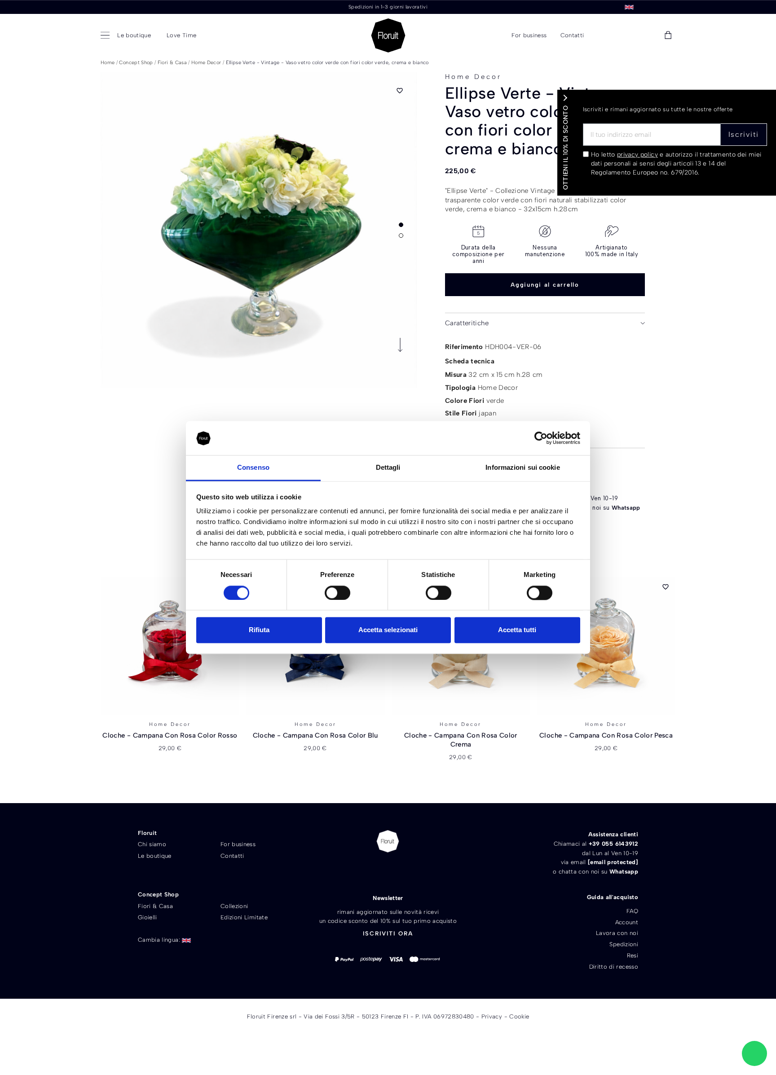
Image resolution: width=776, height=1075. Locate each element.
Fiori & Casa (155, 906)
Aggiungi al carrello (545, 284)
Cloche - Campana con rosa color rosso (169, 735)
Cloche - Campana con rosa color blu (315, 735)
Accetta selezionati (388, 630)
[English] (629, 6)
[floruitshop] (388, 35)
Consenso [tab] (253, 468)
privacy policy (637, 154)
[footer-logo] (387, 841)
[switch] (337, 593)
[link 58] (626, 35)
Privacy (491, 1016)
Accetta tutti (517, 630)
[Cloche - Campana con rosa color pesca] (606, 646)
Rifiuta (259, 630)
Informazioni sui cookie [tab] (522, 468)
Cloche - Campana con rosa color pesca (606, 735)
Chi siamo (152, 844)
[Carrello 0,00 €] (668, 35)
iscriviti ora (388, 933)
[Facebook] (372, 871)
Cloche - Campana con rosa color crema (460, 739)
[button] (604, 35)
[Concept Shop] (107, 35)
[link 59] (647, 35)
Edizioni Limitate (244, 917)
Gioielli (147, 917)
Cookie (519, 1016)
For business (238, 844)
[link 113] (754, 1053)
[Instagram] (403, 871)
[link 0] (541, 438)
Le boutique (155, 855)
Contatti (232, 855)
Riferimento (464, 347)
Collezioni (234, 906)
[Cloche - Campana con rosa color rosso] (170, 646)
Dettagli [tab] (388, 468)
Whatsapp (626, 507)
